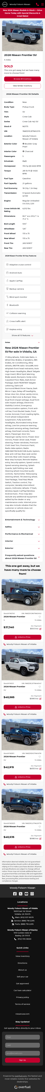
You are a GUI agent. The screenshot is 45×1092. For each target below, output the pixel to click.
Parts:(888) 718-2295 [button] (24, 924)
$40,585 (9, 697)
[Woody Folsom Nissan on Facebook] (14, 893)
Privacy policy (22, 997)
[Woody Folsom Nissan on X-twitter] (19, 893)
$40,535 (9, 837)
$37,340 (9, 627)
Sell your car (22, 977)
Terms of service (22, 1004)
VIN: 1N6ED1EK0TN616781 (31, 753)
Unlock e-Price (24, 637)
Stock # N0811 (9, 753)
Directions (22, 963)
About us (22, 970)
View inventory (23, 956)
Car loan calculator (22, 990)
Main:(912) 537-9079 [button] (24, 917)
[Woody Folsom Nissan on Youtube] (25, 893)
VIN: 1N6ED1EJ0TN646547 (31, 683)
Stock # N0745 (9, 614)
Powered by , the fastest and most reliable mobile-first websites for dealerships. (22, 1079)
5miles (38, 620)
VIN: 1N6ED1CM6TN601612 (31, 614)
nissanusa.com (23, 1014)
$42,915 (9, 767)
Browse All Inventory (22, 79)
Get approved (22, 983)
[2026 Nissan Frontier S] (22, 594)
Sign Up (22, 1060)
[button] (37, 4)
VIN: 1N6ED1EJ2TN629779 (31, 823)
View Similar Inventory (22, 86)
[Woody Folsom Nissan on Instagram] (31, 893)
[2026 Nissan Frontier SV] (22, 664)
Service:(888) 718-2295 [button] (24, 921)
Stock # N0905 (9, 823)
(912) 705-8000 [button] (24, 939)
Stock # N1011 (9, 683)
